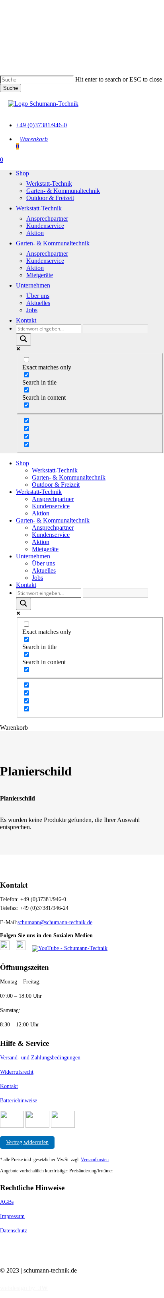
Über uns (43, 563)
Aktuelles (44, 570)
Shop (22, 463)
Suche (10, 88)
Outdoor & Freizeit (56, 484)
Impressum (12, 1216)
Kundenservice (51, 506)
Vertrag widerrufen (27, 1142)
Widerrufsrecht (16, 1072)
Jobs (37, 577)
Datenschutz (13, 1231)
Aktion (40, 513)
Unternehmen (33, 556)
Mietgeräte (45, 549)
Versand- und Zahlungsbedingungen (40, 1058)
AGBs (7, 1202)
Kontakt (26, 584)
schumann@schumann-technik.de (55, 922)
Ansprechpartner (53, 498)
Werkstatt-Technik (55, 470)
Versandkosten (95, 1159)
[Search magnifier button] (23, 339)
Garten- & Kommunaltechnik (68, 477)
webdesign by (24, 1287)
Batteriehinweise (18, 1101)
